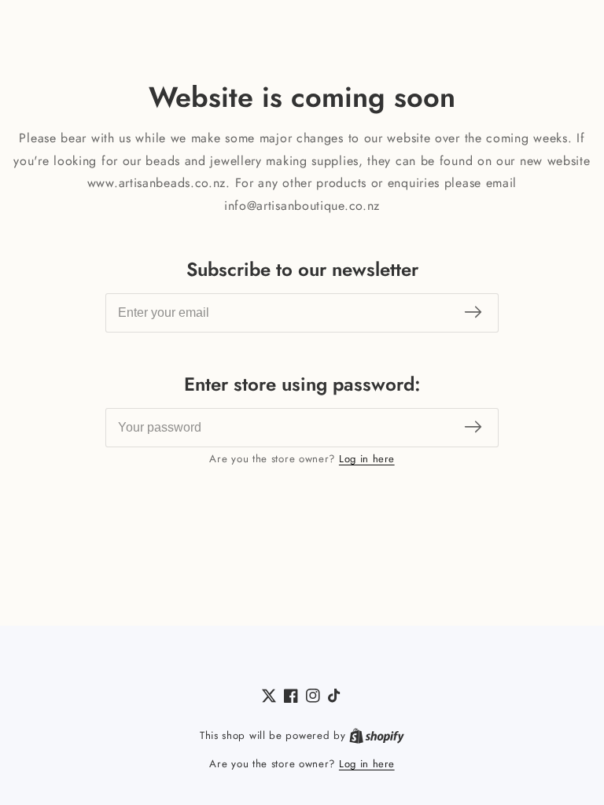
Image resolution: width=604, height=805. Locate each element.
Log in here (367, 458)
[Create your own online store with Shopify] (376, 736)
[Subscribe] (473, 313)
